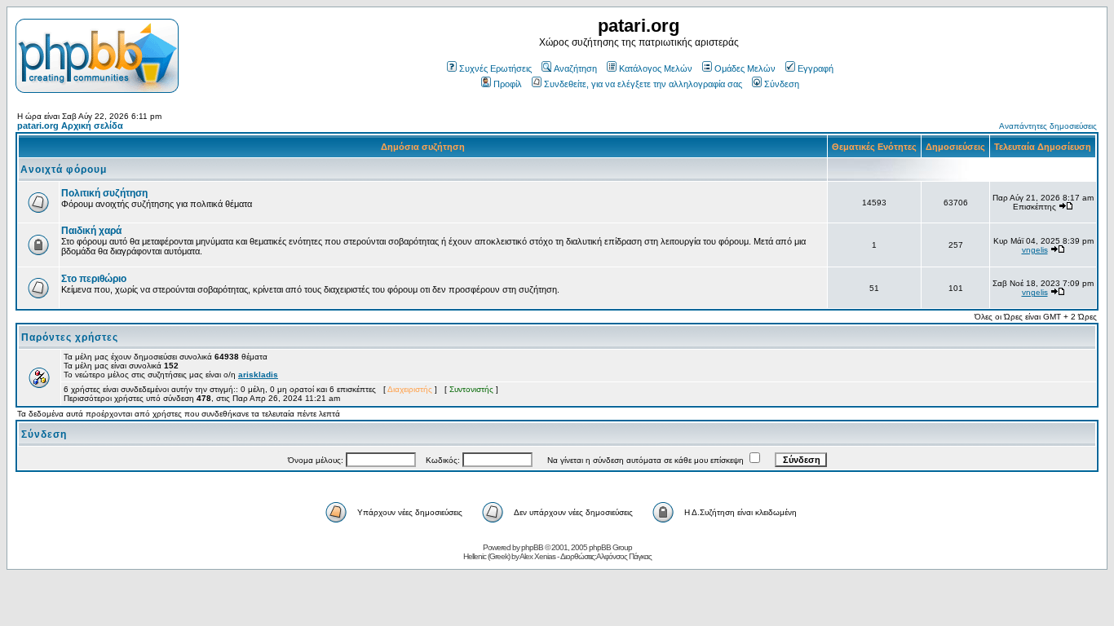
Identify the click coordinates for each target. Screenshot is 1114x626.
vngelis (1035, 249)
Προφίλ (507, 84)
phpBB (532, 547)
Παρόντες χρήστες (69, 337)
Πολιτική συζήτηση (104, 193)
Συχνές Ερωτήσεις (495, 68)
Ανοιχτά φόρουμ (63, 169)
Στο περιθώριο (93, 278)
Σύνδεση (781, 84)
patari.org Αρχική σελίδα (70, 125)
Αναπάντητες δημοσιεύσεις (1048, 125)
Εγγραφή (815, 68)
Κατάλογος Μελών (655, 68)
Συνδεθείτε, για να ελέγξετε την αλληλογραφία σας (643, 84)
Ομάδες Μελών (745, 68)
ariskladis (258, 374)
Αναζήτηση (575, 68)
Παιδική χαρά (91, 230)
